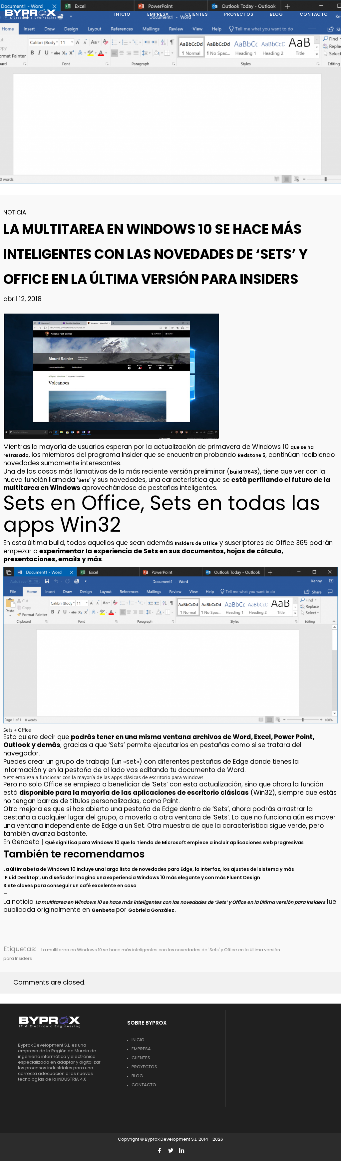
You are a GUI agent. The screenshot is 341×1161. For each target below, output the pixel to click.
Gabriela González (151, 910)
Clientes (141, 1058)
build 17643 (243, 472)
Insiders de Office (196, 543)
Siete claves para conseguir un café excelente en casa (70, 885)
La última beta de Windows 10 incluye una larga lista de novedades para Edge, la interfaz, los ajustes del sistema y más (148, 869)
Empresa (141, 1049)
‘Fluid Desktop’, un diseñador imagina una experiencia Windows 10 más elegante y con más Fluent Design (131, 877)
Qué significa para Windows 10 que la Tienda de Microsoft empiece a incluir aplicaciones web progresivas (174, 842)
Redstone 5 (251, 455)
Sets (83, 480)
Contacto (144, 1085)
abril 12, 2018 (22, 299)
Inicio (138, 1040)
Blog (137, 1076)
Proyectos (144, 1067)
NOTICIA (14, 212)
